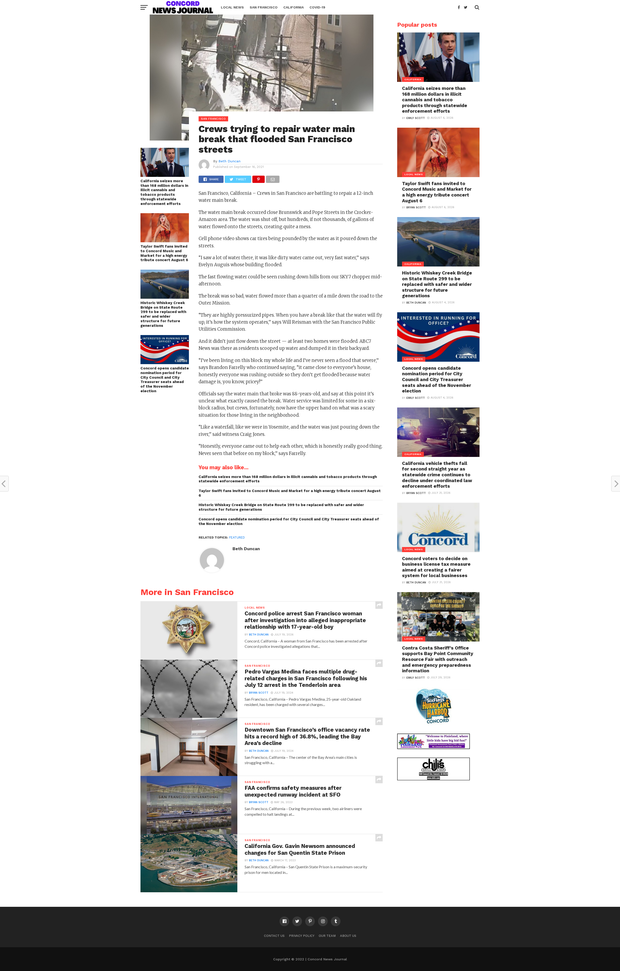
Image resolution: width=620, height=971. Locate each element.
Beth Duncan (229, 161)
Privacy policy (301, 936)
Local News (232, 7)
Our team (327, 936)
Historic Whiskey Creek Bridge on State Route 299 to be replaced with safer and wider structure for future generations (163, 314)
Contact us (274, 936)
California (293, 7)
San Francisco (264, 7)
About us (348, 936)
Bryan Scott (258, 692)
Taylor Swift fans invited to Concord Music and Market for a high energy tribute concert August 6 (164, 253)
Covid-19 (317, 7)
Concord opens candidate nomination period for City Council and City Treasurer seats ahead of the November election (164, 379)
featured (237, 537)
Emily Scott (415, 118)
